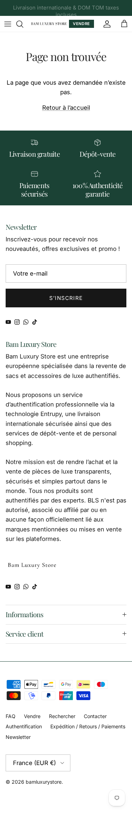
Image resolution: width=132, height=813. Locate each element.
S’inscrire (66, 298)
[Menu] (7, 24)
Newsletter (18, 737)
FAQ (10, 716)
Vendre (32, 716)
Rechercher (62, 716)
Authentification (24, 726)
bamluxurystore (44, 782)
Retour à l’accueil (66, 107)
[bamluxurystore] (49, 23)
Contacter (95, 716)
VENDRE (81, 23)
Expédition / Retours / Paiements (87, 726)
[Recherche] (23, 24)
